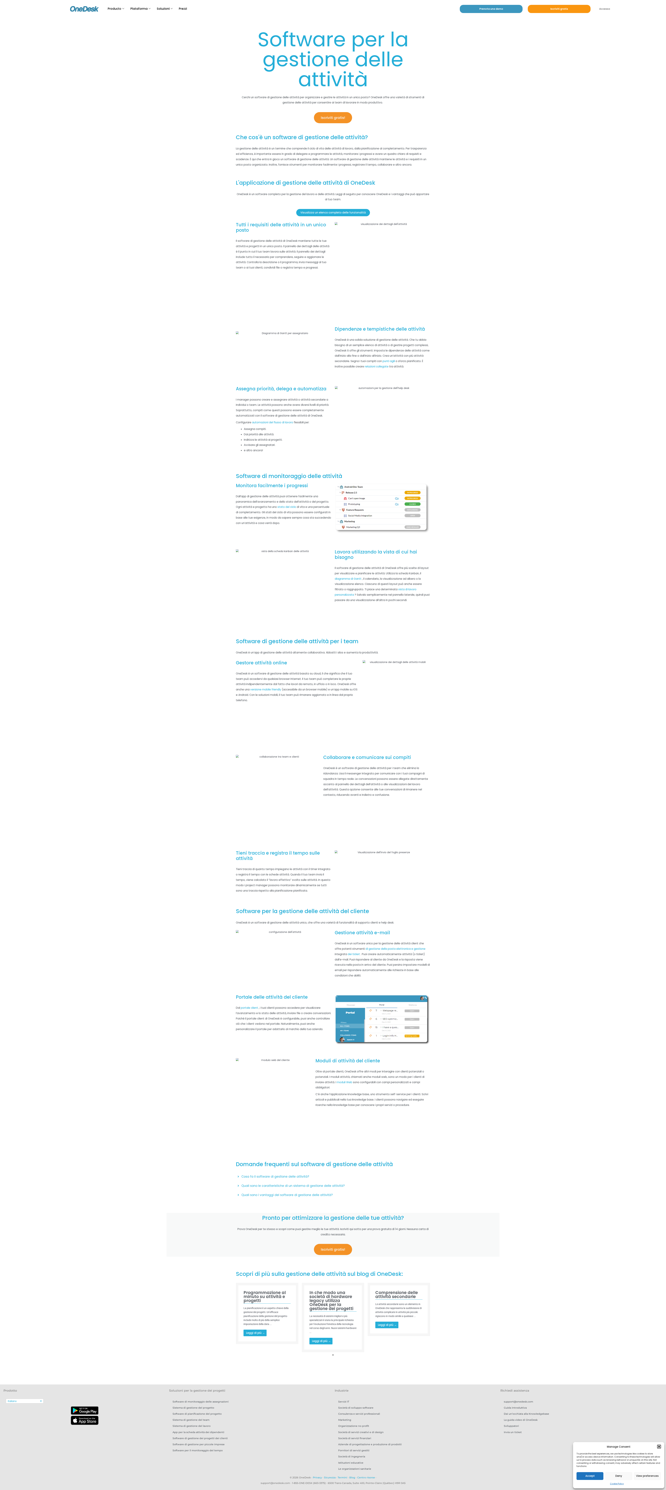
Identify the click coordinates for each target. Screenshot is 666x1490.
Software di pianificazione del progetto (197, 1413)
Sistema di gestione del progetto (193, 1407)
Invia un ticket (513, 1432)
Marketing (344, 1419)
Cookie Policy (617, 1483)
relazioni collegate (376, 366)
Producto (114, 9)
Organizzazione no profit (353, 1426)
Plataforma (139, 9)
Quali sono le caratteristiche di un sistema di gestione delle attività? (293, 1186)
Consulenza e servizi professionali (359, 1413)
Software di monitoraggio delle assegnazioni (201, 1401)
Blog (352, 1477)
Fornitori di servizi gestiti (353, 1450)
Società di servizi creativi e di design (361, 1432)
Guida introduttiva (515, 1407)
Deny (618, 1476)
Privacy (317, 1477)
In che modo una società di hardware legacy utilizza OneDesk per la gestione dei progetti (331, 1300)
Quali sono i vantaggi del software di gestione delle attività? (287, 1195)
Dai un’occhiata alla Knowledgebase (526, 1413)
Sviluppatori (511, 1426)
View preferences (647, 1476)
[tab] (333, 1176)
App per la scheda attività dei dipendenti (198, 1432)
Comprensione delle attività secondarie (396, 1294)
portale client (249, 1008)
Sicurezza (330, 1477)
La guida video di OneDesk (521, 1419)
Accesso (604, 9)
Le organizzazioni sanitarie (354, 1468)
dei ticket (354, 954)
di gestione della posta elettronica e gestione (395, 949)
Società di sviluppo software (355, 1407)
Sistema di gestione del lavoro (192, 1426)
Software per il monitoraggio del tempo (198, 1450)
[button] (659, 1446)
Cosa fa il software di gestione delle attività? (275, 1177)
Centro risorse (366, 1477)
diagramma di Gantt (348, 579)
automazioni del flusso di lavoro (272, 422)
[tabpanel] (267, 1313)
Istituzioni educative (350, 1462)
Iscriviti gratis (559, 9)
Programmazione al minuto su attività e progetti (265, 1296)
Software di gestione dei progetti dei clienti (200, 1438)
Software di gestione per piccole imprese (199, 1444)
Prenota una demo (491, 9)
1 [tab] (333, 1355)
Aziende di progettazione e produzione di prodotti (370, 1444)
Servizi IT (343, 1401)
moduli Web (344, 1082)
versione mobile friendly (265, 689)
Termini (342, 1477)
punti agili (389, 361)
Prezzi (183, 9)
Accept (590, 1476)
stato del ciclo (287, 507)
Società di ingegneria (351, 1456)
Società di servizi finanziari (354, 1438)
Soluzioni (163, 9)
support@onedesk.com (518, 1401)
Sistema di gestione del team (191, 1419)
